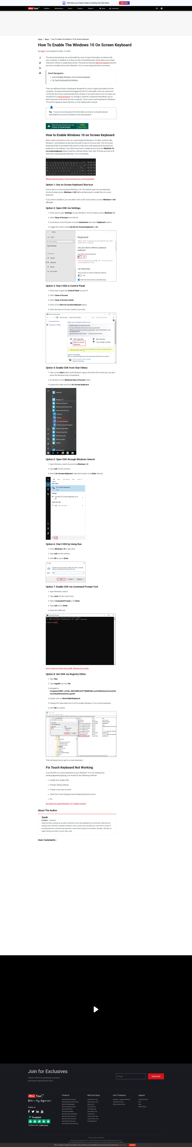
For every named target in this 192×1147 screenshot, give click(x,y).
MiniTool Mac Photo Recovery (70, 1123)
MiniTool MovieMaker (68, 1111)
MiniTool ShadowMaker (68, 1104)
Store (103, 8)
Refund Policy (142, 1106)
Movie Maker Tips (92, 1111)
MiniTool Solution (102, 63)
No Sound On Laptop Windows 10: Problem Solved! (66, 804)
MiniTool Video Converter (69, 1116)
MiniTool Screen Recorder (69, 1118)
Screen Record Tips (93, 1118)
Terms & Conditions (98, 1137)
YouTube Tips (91, 1114)
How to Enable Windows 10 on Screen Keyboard (71, 77)
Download (114, 8)
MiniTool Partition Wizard (69, 1099)
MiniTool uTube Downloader (69, 1114)
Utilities (47, 8)
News (47, 39)
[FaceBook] (29, 1112)
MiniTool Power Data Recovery (70, 1102)
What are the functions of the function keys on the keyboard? (70, 179)
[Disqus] (77, 866)
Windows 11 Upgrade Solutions (121, 1099)
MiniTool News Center (119, 1104)
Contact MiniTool (143, 1099)
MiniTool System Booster (69, 1106)
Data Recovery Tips (93, 1102)
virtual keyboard (63, 97)
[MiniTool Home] (34, 8)
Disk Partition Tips (92, 1099)
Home (40, 39)
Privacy (90, 1137)
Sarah (42, 51)
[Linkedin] (37, 1112)
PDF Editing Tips (92, 1109)
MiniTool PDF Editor (67, 1109)
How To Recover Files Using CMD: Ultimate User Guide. (67, 668)
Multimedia (59, 8)
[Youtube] (42, 1112)
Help (139, 1104)
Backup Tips (91, 1104)
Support (90, 8)
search (156, 8)
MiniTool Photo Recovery (69, 1121)
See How (124, 3)
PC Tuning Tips (92, 1106)
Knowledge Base (92, 1121)
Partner (80, 8)
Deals (70, 8)
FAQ (139, 1102)
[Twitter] (33, 1112)
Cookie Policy (122, 1145)
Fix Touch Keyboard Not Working (65, 80)
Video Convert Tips (93, 1116)
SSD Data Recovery (118, 1102)
